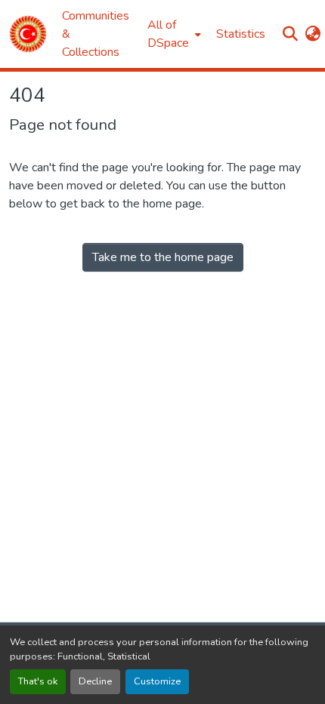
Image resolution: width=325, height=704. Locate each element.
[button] (28, 34)
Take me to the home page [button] (163, 257)
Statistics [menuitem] (240, 34)
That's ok (37, 681)
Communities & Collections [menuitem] (95, 34)
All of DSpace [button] (168, 34)
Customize (157, 681)
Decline (95, 681)
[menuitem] (172, 34)
